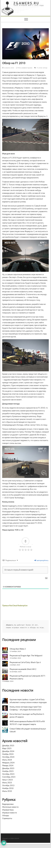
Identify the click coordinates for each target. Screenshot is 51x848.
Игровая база (7, 810)
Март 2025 (7, 748)
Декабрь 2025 (8, 745)
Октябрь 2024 (8, 757)
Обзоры (5, 815)
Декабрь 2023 (8, 768)
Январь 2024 (7, 765)
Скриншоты (7, 818)
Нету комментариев (25, 68)
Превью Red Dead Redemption (14, 605)
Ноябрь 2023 (7, 771)
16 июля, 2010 (9, 68)
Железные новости (10, 807)
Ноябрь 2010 (7, 788)
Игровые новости (9, 812)
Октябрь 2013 (8, 785)
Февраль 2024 (8, 762)
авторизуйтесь (42, 560)
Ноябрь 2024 (7, 754)
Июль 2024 (7, 760)
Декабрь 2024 (8, 751)
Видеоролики (7, 804)
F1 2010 (39, 68)
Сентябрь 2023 (8, 777)
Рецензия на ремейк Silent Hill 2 (23, 669)
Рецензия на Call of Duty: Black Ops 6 (25, 662)
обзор (45, 68)
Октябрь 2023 (8, 774)
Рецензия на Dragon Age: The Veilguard (26, 655)
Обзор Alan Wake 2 (18, 649)
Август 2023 (7, 780)
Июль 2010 (7, 791)
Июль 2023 (7, 782)
